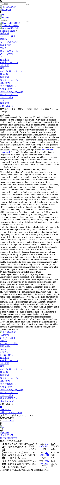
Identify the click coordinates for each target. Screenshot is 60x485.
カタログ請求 (6, 97)
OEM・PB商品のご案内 (11, 91)
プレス (3, 48)
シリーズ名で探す (9, 42)
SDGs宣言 (5, 83)
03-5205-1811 (44, 453)
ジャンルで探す (8, 36)
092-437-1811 (44, 462)
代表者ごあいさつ (9, 62)
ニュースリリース (9, 51)
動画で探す (5, 45)
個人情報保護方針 (9, 398)
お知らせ (4, 352)
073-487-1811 (8, 420)
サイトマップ (6, 401)
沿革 (2, 68)
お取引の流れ (6, 89)
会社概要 (4, 65)
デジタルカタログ (9, 94)
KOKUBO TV (7, 355)
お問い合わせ (6, 106)
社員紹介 (4, 74)
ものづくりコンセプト (11, 71)
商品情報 (4, 33)
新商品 (3, 39)
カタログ (4, 100)
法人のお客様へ (8, 86)
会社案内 (4, 59)
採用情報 (4, 77)
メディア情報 (6, 54)
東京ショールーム (9, 80)
